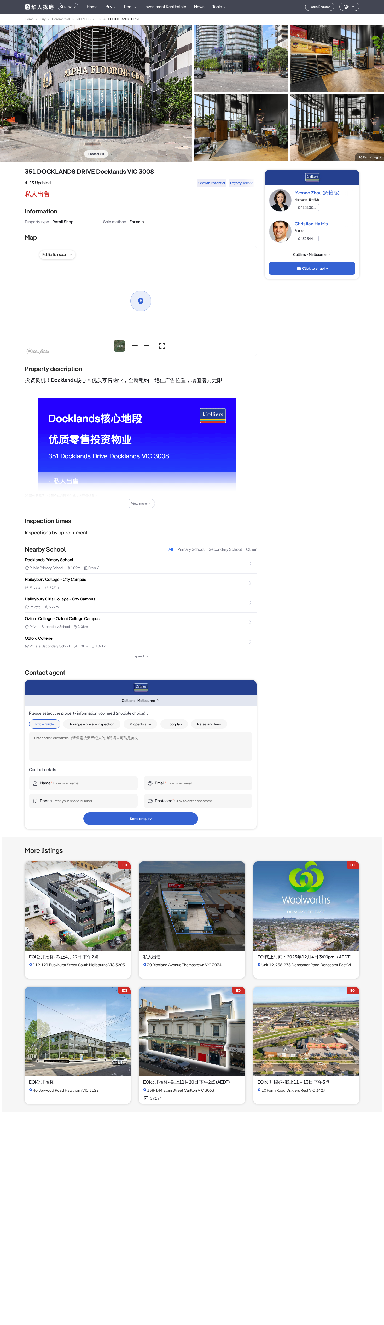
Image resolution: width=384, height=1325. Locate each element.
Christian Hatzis (311, 224)
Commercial (61, 19)
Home (92, 6)
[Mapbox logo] (37, 351)
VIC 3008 (83, 19)
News (199, 6)
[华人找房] (39, 7)
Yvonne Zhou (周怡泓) (317, 192)
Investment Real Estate (165, 6)
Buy (43, 19)
